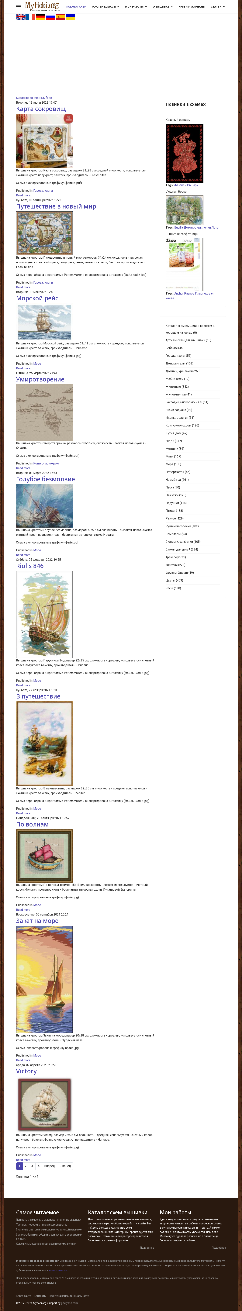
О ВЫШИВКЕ (161, 6)
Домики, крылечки (197, 227)
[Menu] (18, 6)
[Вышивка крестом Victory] (85, 1104)
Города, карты (43, 190)
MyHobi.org (33, 1282)
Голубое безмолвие (45, 479)
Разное (189, 293)
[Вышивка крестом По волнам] (85, 856)
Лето (215, 227)
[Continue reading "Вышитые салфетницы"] (193, 264)
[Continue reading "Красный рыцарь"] (193, 153)
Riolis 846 (29, 566)
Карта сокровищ (41, 109)
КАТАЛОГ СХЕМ (76, 6)
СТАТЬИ (216, 6)
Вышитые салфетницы (182, 234)
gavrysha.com (69, 1303)
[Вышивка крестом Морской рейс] (85, 322)
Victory (26, 1071)
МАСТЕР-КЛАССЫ (104, 6)
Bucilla (178, 227)
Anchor (178, 293)
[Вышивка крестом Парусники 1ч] (85, 614)
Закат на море (37, 920)
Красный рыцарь (178, 120)
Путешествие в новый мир (56, 206)
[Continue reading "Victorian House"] (193, 210)
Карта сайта (23, 1295)
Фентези (180, 185)
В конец (65, 1166)
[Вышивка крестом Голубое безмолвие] (85, 506)
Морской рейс (37, 298)
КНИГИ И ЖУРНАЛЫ (191, 6)
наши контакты (58, 1270)
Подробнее (147, 1247)
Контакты (40, 1295)
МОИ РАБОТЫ (134, 6)
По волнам (32, 824)
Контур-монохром (46, 463)
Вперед (49, 1166)
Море (37, 363)
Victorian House (176, 191)
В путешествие (38, 696)
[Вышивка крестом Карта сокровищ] (85, 141)
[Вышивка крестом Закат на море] (85, 979)
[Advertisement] (121, 48)
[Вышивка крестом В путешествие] (85, 743)
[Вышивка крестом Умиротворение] (85, 412)
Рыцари (192, 185)
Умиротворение (40, 379)
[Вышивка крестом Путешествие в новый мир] (85, 233)
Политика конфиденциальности (69, 1295)
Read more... (24, 195)
